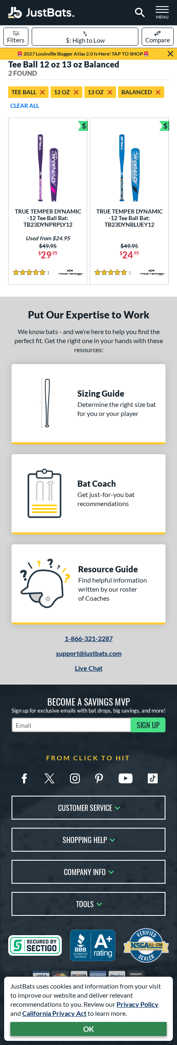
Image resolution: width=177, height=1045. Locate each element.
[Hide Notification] (170, 54)
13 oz (96, 91)
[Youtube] (126, 778)
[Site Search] (138, 12)
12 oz (62, 91)
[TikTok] (153, 778)
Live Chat (88, 668)
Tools (85, 903)
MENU (165, 15)
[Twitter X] (49, 778)
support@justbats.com (88, 653)
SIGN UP (148, 725)
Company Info (85, 871)
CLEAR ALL (24, 105)
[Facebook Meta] (24, 778)
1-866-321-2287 (89, 638)
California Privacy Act (54, 1013)
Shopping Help (85, 839)
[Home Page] (41, 12)
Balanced (136, 91)
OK (88, 1028)
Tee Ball (24, 91)
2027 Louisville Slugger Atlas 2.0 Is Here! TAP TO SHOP (83, 54)
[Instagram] (75, 778)
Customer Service (85, 807)
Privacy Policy (137, 1004)
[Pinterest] (98, 778)
